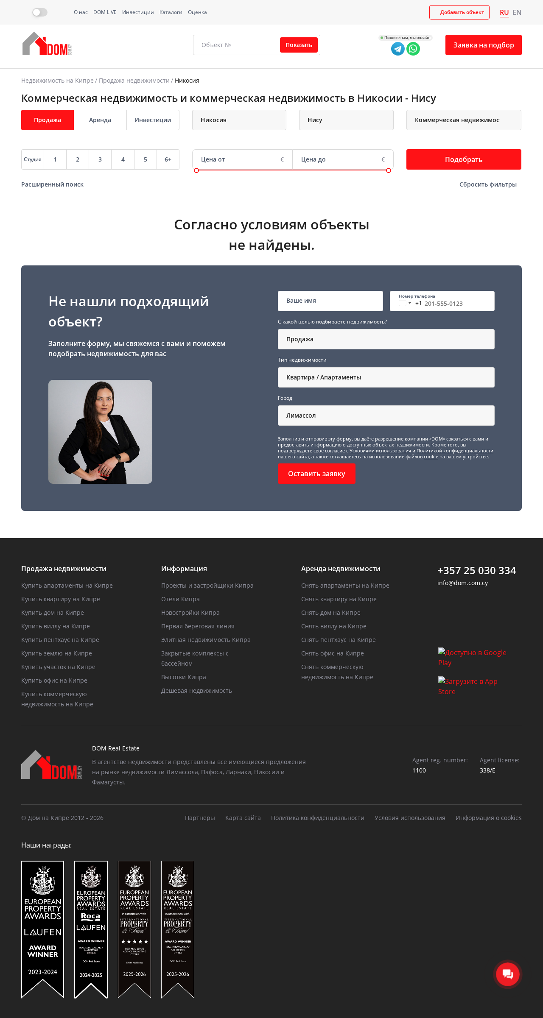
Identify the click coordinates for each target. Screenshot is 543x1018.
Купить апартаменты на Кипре (67, 585)
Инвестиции (138, 12)
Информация (184, 568)
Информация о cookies (489, 818)
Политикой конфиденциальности (455, 450)
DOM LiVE (105, 12)
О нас (81, 12)
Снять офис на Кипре (332, 653)
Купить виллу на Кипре (55, 626)
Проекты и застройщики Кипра (207, 585)
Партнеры (200, 818)
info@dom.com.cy (462, 583)
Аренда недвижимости (341, 568)
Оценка (197, 12)
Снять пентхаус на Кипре (338, 640)
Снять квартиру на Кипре (339, 599)
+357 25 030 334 (476, 570)
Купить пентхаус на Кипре (60, 640)
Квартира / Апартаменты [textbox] (323, 377)
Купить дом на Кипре (52, 612)
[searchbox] (247, 120)
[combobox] (239, 120)
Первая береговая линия (198, 626)
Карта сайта (243, 818)
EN (517, 12)
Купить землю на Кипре (56, 653)
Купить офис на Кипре (54, 680)
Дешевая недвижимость (196, 690)
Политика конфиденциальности (317, 818)
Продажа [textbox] (299, 339)
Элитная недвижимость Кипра (206, 640)
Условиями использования (380, 450)
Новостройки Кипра (190, 612)
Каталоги (171, 12)
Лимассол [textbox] (301, 415)
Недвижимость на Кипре (57, 80)
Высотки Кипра (183, 677)
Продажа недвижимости (134, 80)
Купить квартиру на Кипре (60, 599)
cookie (431, 456)
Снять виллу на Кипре (334, 626)
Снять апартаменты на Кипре (345, 585)
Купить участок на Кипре (58, 667)
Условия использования (410, 818)
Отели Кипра (180, 599)
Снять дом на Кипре (331, 612)
